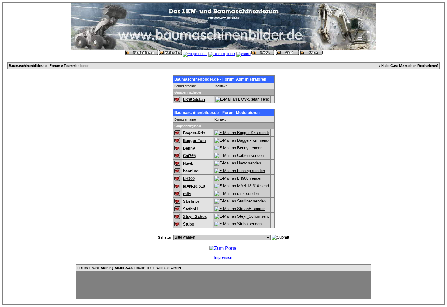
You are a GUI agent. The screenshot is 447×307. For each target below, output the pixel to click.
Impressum (224, 257)
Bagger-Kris (194, 133)
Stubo (188, 224)
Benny (189, 148)
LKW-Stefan (194, 99)
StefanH (190, 209)
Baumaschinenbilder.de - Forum (34, 65)
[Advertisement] (223, 284)
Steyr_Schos (195, 216)
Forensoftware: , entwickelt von (129, 268)
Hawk (188, 163)
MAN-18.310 (194, 186)
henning (191, 171)
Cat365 (189, 156)
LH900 (189, 178)
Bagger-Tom (194, 140)
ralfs (187, 193)
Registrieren (427, 65)
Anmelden (408, 65)
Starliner (191, 201)
